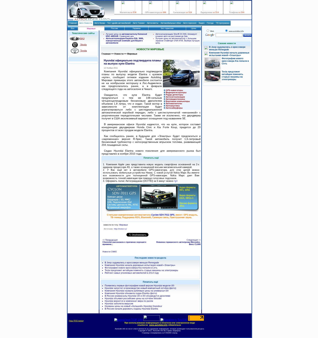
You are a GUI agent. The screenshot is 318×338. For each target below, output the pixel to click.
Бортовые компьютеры (178, 101)
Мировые (132, 54)
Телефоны (236, 12)
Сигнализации (182, 12)
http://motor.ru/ (120, 229)
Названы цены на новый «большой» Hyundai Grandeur (133, 306)
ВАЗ (82, 38)
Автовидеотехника (175, 99)
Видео (201, 23)
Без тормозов (167, 28)
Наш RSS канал (76, 321)
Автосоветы (152, 23)
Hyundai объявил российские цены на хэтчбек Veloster (133, 298)
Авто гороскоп (189, 23)
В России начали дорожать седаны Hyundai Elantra (131, 308)
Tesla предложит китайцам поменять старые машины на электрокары (141, 270)
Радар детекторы (174, 95)
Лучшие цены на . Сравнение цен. (126, 35)
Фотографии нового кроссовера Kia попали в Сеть (131, 268)
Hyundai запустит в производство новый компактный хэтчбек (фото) (140, 288)
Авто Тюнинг (139, 23)
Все (72, 28)
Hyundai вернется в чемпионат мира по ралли (129, 301)
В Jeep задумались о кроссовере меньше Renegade (132, 262)
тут (176, 181)
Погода (210, 23)
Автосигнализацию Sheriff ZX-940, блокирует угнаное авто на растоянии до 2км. (176, 35)
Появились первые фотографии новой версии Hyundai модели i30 (139, 285)
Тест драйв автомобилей (118, 23)
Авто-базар (99, 23)
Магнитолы (128, 12)
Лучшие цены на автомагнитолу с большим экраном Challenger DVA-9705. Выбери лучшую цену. (177, 40)
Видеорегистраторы (176, 92)
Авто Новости (85, 23)
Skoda (83, 44)
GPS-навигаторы (155, 12)
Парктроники (210, 12)
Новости (118, 54)
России (114, 28)
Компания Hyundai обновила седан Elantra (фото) (131, 293)
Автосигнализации (175, 97)
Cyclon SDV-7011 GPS (162, 215)
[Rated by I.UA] (152, 319)
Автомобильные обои (171, 23)
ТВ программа (222, 23)
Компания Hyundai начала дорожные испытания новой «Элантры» (140, 265)
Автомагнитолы (174, 103)
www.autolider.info (158, 325)
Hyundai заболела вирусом (119, 303)
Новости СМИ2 (110, 252)
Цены (193, 28)
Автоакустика (173, 106)
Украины (136, 28)
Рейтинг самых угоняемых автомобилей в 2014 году (132, 273)
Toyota (83, 50)
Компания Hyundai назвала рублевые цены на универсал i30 (137, 290)
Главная (73, 23)
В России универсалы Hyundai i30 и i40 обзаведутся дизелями (137, 296)
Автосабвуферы (174, 108)
